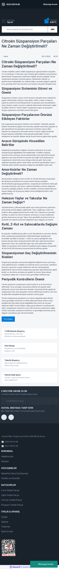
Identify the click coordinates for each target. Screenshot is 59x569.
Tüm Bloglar (8, 319)
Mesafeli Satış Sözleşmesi (14, 473)
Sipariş (4, 521)
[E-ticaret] (29, 567)
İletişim (5, 461)
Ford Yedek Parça (10, 490)
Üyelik (4, 517)
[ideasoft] (15, 567)
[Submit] (53, 401)
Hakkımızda (7, 456)
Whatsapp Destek (45, 564)
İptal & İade (7, 531)
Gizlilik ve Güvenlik (10, 478)
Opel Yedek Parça (10, 495)
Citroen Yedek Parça (11, 500)
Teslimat (5, 526)
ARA (52, 29)
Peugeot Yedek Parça (12, 505)
